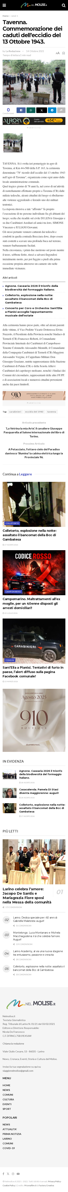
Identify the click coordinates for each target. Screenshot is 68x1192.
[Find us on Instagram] (13, 1174)
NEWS (6, 1089)
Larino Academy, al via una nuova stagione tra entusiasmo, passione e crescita (38, 953)
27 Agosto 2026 (11, 545)
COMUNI (8, 1094)
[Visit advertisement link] (34, 121)
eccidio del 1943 (34, 411)
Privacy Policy (54, 1181)
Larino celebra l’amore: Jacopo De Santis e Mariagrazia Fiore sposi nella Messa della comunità (27, 895)
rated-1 (14, 16)
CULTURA (8, 1099)
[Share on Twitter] (41, 110)
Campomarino (13, 591)
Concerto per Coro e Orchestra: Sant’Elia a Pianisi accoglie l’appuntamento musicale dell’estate (33, 311)
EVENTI (7, 1104)
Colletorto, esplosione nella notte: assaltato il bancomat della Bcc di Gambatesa (29, 298)
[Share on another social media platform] (61, 110)
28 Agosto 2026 (28, 782)
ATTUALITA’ (10, 1129)
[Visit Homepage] (34, 5)
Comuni (10, 660)
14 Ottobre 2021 (35, 51)
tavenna (51, 411)
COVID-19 (9, 1148)
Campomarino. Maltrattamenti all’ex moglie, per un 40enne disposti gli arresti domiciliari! (31, 603)
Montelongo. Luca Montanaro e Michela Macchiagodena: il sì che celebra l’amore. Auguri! (36, 936)
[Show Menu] (4, 5)
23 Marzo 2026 (11, 681)
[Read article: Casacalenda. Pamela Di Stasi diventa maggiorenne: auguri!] (10, 793)
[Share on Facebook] (21, 110)
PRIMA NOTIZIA (12, 1133)
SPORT (7, 1108)
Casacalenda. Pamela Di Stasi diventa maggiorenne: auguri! (39, 791)
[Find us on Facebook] (3, 1174)
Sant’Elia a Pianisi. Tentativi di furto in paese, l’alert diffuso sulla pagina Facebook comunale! (33, 672)
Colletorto (12, 523)
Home (6, 16)
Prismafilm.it (30, 1185)
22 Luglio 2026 (11, 613)
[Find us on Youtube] (18, 1174)
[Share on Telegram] (52, 110)
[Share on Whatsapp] (31, 110)
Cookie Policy (9, 1185)
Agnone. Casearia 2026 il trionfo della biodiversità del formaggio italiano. (40, 774)
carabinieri (15, 411)
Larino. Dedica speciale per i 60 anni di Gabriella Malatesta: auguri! (35, 919)
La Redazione (13, 51)
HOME (6, 1085)
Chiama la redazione (13, 1043)
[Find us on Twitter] (8, 1174)
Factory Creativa (46, 1185)
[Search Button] (63, 5)
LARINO (7, 1138)
